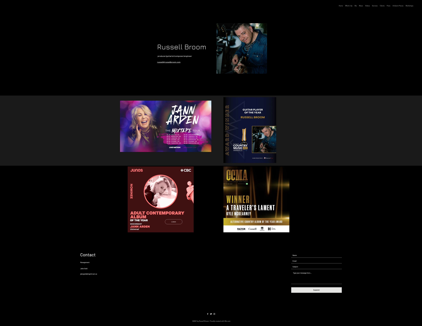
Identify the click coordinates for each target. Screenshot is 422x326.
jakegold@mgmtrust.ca (88, 274)
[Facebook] (208, 314)
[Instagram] (214, 314)
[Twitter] (211, 314)
